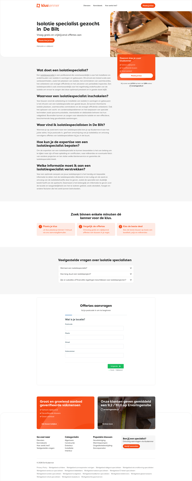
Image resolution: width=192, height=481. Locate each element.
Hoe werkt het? (111, 5)
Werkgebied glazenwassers (141, 474)
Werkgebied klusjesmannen (91, 477)
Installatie (69, 448)
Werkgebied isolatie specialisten (49, 474)
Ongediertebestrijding (102, 445)
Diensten (87, 5)
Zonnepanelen (99, 448)
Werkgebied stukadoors (71, 477)
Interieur (68, 450)
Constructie (70, 443)
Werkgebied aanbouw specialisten (50, 470)
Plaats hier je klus (46, 40)
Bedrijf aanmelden (131, 446)
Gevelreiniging (99, 440)
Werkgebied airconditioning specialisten (138, 467)
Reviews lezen (107, 424)
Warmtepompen (100, 443)
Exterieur (69, 445)
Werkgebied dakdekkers (74, 470)
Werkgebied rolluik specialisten (48, 477)
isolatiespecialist (47, 75)
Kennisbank (97, 5)
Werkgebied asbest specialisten (96, 470)
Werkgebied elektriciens (120, 474)
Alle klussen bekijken (49, 424)
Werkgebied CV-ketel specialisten (122, 470)
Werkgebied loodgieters (72, 474)
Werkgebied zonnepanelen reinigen (80, 467)
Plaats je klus (148, 6)
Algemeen (69, 440)
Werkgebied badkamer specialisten (96, 474)
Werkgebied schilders (57, 467)
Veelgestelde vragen (45, 448)
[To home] (48, 5)
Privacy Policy (42, 467)
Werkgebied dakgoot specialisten (108, 467)
